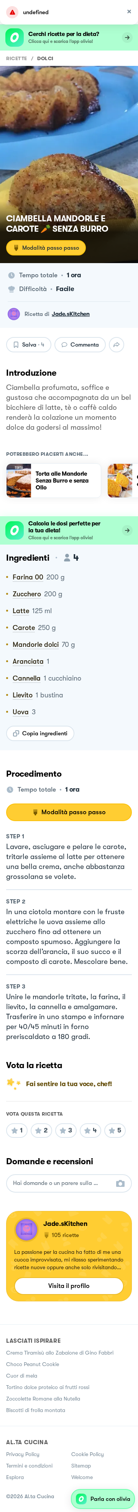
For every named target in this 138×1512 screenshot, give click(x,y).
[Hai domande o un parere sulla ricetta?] (62, 1183)
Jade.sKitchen (71, 314)
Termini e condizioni (29, 1466)
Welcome (82, 1477)
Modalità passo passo (50, 247)
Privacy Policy (22, 1454)
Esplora (15, 1477)
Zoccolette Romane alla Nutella (43, 1399)
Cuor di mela (21, 1376)
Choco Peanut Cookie (32, 1364)
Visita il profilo (69, 1285)
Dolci (45, 58)
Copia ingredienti (44, 733)
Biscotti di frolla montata (35, 1410)
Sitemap (81, 1466)
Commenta (85, 344)
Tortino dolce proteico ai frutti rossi (47, 1387)
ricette (16, 58)
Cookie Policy (87, 1454)
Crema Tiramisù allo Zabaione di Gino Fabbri (59, 1353)
